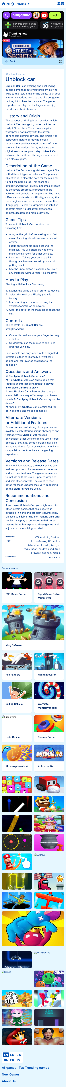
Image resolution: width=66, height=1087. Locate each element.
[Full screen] (60, 61)
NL (6, 1060)
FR (12, 1060)
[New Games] (29, 4)
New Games (11, 1074)
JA (19, 1055)
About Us (9, 1081)
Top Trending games (34, 1068)
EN (6, 1055)
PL (18, 1060)
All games (9, 1068)
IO (7, 74)
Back (12, 61)
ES (12, 1055)
